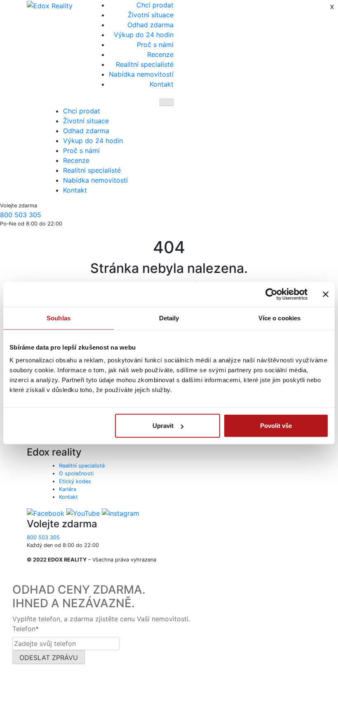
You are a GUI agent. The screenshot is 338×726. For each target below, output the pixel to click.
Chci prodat (155, 5)
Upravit (163, 425)
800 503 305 (20, 215)
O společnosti (76, 473)
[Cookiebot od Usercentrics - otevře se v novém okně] (271, 294)
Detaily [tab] (169, 317)
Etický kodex (75, 481)
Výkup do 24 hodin (144, 35)
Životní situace (151, 15)
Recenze (160, 54)
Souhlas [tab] (58, 317)
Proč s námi (155, 44)
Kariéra (67, 489)
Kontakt (162, 84)
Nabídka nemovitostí (141, 74)
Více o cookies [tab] (279, 317)
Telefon (25, 629)
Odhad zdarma (150, 25)
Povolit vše (276, 425)
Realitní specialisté (145, 64)
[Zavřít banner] (326, 294)
